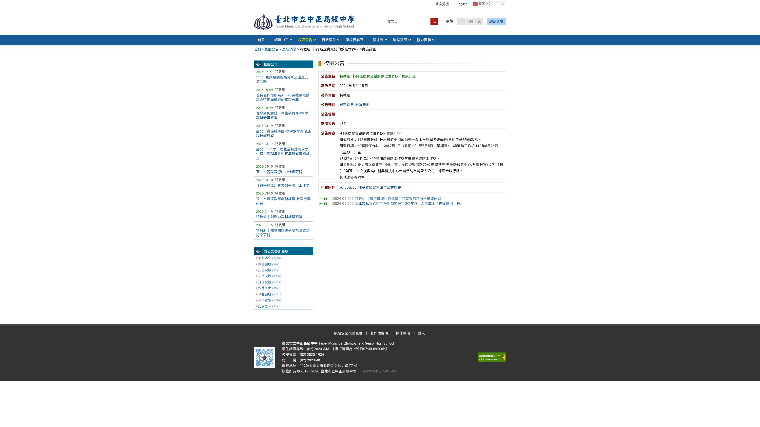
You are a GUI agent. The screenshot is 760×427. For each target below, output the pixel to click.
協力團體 (424, 40)
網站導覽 (496, 22)
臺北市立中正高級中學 (337, 371)
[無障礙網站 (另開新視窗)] (492, 357)
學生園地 (269, 294)
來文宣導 (269, 300)
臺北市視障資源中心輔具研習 (279, 172)
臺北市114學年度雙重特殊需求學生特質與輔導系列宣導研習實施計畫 (283, 153)
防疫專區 (268, 306)
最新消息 (270, 258)
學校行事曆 (354, 40)
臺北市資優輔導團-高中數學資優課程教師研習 (283, 133)
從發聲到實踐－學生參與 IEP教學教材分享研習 (282, 115)
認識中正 (281, 40)
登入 (421, 333)
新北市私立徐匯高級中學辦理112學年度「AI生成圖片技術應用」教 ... (396, 204)
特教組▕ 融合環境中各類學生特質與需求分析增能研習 (385, 199)
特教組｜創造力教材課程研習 (279, 217)
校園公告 (305, 40)
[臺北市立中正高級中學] (304, 21)
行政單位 (329, 40)
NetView (389, 371)
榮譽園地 (268, 264)
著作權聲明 (379, 333)
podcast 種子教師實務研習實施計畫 (373, 188)
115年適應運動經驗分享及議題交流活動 (282, 79)
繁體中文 (484, 4)
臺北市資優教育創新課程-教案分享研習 (283, 201)
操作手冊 (403, 333)
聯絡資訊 (400, 40)
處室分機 (442, 4)
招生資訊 (268, 270)
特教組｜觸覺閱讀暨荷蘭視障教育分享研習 (283, 233)
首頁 (261, 40)
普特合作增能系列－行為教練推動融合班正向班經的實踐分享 (283, 97)
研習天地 (269, 276)
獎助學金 (268, 288)
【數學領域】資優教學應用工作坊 (283, 185)
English (462, 4)
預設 (470, 21)
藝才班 (378, 40)
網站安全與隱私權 (348, 333)
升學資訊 (269, 282)
